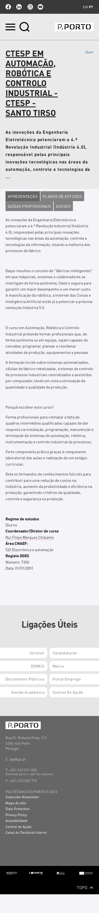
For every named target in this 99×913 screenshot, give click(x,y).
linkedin (19, 7)
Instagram (29, 7)
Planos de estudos (62, 196)
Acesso (63, 206)
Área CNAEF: (17, 543)
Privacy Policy (16, 814)
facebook (8, 7)
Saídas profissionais (29, 206)
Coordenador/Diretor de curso (32, 530)
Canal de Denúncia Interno (26, 832)
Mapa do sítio (16, 802)
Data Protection (18, 808)
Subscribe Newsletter (22, 796)
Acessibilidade (17, 820)
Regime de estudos (22, 518)
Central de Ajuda (18, 826)
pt (91, 7)
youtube (40, 7)
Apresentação (23, 196)
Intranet (37, 652)
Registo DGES (17, 555)
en (85, 7)
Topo (83, 887)
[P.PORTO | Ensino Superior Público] (74, 27)
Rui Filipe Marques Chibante (30, 537)
